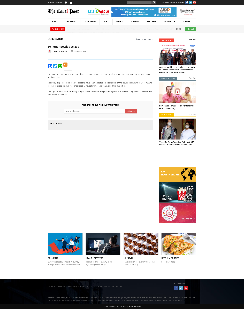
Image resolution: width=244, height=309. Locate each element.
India (106, 21)
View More (192, 40)
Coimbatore (71, 21)
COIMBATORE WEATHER (177, 157)
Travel (191, 29)
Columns (151, 21)
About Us (119, 286)
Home (54, 21)
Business (135, 21)
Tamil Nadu (90, 21)
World (119, 21)
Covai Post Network (60, 51)
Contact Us (169, 21)
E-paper (186, 21)
